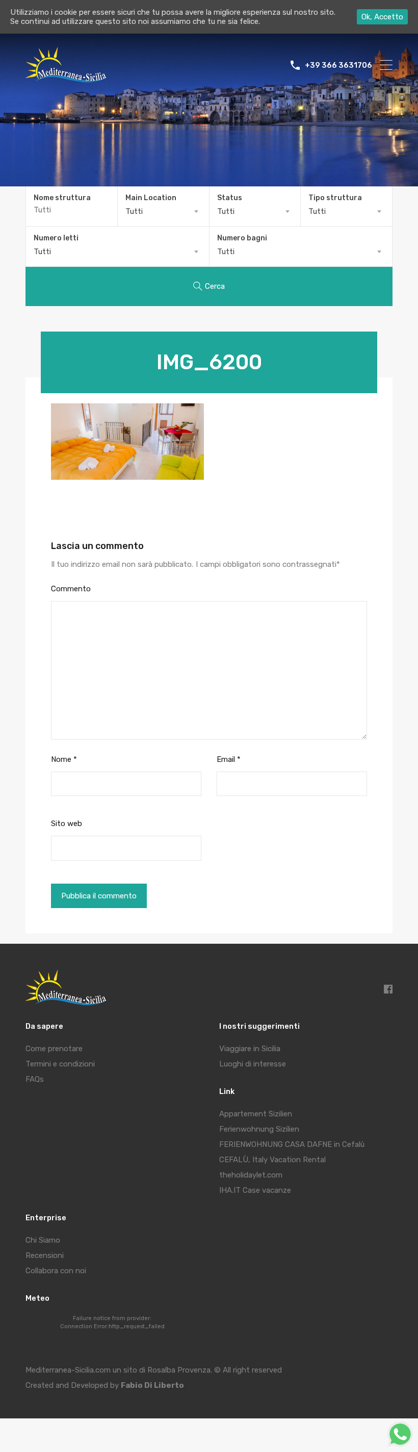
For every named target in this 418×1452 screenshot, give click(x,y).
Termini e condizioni (60, 1064)
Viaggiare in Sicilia (249, 1048)
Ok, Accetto (382, 16)
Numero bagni (242, 238)
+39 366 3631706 (338, 65)
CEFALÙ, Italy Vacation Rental (272, 1159)
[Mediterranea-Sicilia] (67, 79)
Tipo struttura (335, 198)
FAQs (34, 1079)
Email (229, 759)
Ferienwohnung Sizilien (259, 1129)
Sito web (66, 823)
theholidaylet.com (250, 1175)
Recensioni (44, 1255)
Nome (64, 759)
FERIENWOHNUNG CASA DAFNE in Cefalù (291, 1144)
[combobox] (163, 211)
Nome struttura (62, 198)
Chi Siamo (42, 1240)
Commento (71, 588)
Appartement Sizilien (255, 1113)
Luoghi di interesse (252, 1064)
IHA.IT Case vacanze (255, 1190)
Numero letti (56, 238)
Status (229, 198)
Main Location (150, 198)
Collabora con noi (55, 1270)
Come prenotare (54, 1048)
